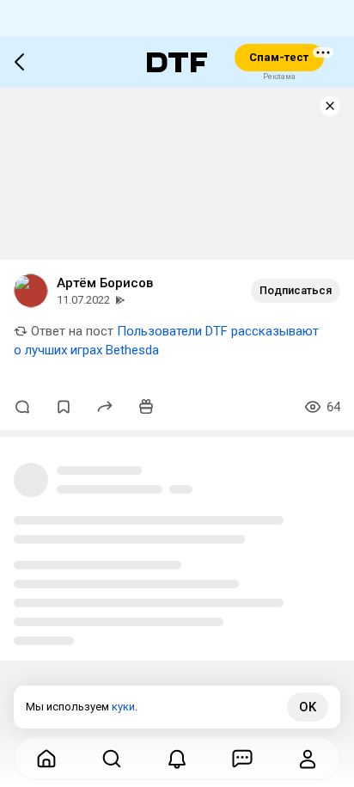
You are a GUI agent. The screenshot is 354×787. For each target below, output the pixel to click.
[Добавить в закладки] (64, 407)
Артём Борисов (105, 283)
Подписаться (295, 290)
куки (123, 706)
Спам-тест (278, 57)
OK (307, 707)
